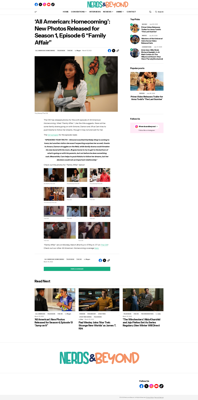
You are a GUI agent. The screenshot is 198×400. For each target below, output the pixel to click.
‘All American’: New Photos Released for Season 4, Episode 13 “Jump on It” (54, 322)
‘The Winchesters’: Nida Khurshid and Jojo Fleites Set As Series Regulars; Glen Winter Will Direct (141, 322)
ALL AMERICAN (40, 314)
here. (97, 248)
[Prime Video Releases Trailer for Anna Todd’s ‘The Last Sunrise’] (135, 28)
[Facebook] (36, 4)
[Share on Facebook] (109, 50)
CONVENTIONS (146, 47)
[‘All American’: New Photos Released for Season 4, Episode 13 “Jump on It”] (55, 299)
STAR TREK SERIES (85, 317)
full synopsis (53, 135)
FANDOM (82, 314)
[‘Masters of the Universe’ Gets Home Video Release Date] (135, 39)
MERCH (144, 35)
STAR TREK (101, 314)
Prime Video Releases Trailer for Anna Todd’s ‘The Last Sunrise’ (151, 29)
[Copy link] (117, 50)
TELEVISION (61, 50)
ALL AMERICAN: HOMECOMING (45, 50)
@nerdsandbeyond (147, 126)
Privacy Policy (150, 397)
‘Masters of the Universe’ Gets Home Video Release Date (152, 41)
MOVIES (144, 24)
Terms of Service (158, 397)
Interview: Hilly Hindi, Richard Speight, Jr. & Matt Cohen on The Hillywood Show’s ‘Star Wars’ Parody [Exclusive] (152, 54)
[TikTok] (53, 4)
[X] (40, 4)
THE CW (69, 50)
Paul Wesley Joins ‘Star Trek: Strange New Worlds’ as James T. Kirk (97, 325)
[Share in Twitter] (113, 50)
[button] (35, 12)
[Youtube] (49, 4)
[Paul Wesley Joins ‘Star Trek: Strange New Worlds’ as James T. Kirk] (99, 299)
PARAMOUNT (92, 314)
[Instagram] (45, 4)
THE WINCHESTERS (147, 314)
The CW (104, 245)
